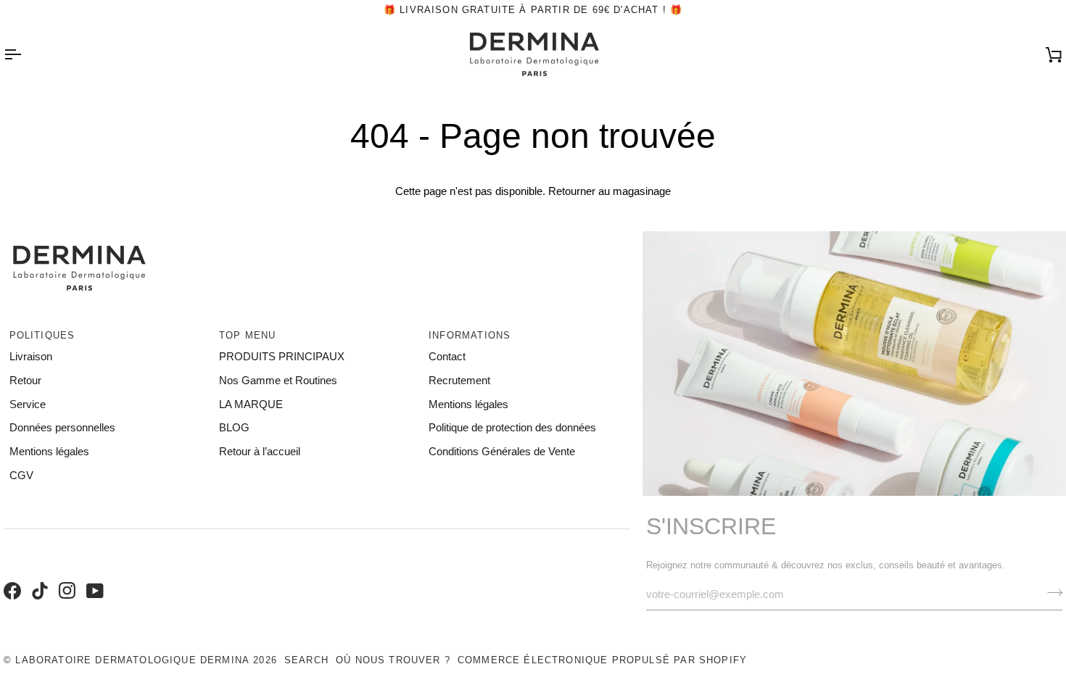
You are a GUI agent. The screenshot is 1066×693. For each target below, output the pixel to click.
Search (306, 660)
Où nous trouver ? (393, 660)
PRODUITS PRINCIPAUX (281, 356)
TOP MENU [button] (247, 335)
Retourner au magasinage (609, 191)
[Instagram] (65, 575)
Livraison (30, 356)
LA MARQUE (251, 404)
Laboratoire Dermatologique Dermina (132, 660)
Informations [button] (470, 335)
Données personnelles (62, 427)
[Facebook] (10, 575)
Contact (447, 356)
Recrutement (459, 380)
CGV (21, 475)
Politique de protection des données (512, 427)
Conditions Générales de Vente (502, 451)
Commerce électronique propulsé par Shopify (602, 660)
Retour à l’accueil (259, 451)
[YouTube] (92, 575)
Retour (25, 380)
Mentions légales (49, 451)
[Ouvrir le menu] (25, 54)
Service (27, 404)
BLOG (234, 427)
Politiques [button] (42, 335)
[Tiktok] (37, 575)
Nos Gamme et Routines (278, 380)
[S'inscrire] (1050, 593)
